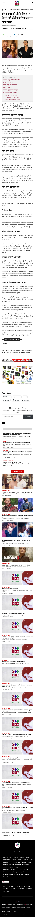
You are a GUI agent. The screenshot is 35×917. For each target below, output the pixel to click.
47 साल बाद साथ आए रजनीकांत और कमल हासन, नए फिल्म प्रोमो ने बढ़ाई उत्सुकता (17, 492)
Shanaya (6, 31)
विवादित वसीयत (7, 87)
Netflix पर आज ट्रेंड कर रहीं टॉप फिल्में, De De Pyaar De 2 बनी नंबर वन (17, 758)
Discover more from (12, 99)
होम (2, 9)
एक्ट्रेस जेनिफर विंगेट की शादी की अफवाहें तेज (10, 588)
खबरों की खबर (25, 350)
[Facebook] (7, 34)
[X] (10, 34)
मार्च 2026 (13, 889)
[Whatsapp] (22, 852)
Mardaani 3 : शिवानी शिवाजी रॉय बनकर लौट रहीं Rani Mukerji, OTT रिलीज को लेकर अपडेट (17, 685)
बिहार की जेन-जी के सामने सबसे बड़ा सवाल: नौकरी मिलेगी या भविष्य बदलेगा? (16, 442)
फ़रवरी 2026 (21, 889)
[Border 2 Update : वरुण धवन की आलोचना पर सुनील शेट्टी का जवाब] (17, 724)
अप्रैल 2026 (5, 889)
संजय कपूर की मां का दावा (10, 85)
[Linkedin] (14, 34)
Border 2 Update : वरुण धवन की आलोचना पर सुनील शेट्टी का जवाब (16, 734)
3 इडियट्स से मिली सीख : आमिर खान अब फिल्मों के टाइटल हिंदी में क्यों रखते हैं (16, 782)
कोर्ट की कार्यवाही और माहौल (10, 92)
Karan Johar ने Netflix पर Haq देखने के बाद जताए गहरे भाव (15, 832)
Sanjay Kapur (19, 422)
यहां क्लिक (4, 352)
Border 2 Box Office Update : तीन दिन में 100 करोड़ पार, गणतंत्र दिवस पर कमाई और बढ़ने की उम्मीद (17, 637)
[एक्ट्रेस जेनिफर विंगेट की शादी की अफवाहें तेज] (17, 578)
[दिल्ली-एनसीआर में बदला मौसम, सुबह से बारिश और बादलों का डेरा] (17, 602)
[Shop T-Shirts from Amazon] (17, 375)
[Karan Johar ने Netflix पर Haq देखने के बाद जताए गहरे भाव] (17, 821)
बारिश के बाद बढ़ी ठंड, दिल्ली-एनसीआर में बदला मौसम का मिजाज (13, 661)
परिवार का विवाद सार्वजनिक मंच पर (12, 95)
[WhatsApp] (3, 34)
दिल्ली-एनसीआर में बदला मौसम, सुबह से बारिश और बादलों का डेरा (13, 613)
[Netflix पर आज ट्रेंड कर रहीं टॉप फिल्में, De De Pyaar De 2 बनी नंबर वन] (17, 747)
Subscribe (28, 416)
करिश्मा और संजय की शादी (10, 90)
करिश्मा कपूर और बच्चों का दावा (11, 80)
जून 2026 (21, 886)
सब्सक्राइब (21, 352)
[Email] (18, 34)
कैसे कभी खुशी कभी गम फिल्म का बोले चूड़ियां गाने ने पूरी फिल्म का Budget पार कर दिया (17, 808)
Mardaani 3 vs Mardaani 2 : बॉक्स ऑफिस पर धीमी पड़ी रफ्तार (16, 565)
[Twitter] (15, 852)
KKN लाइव (4, 350)
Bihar (4, 441)
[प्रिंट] (22, 34)
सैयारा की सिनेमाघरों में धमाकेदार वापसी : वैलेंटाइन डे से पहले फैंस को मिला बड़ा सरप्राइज (16, 541)
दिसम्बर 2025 (6, 891)
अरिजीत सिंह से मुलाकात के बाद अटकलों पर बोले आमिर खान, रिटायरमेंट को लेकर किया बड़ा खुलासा (17, 516)
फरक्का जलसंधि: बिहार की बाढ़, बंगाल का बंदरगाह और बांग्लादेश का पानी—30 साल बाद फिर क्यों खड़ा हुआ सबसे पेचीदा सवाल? (17, 434)
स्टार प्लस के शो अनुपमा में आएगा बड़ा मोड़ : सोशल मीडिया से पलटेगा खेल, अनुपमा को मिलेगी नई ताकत (17, 710)
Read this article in (13, 97)
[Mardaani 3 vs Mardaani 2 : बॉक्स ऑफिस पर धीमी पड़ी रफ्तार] (17, 554)
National (4, 660)
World (5, 432)
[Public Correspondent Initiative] (17, 360)
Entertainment (8, 9)
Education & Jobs (8, 460)
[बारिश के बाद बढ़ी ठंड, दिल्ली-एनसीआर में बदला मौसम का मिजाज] (17, 651)
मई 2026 (28, 886)
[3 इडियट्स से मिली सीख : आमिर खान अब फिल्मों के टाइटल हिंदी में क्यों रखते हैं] (17, 772)
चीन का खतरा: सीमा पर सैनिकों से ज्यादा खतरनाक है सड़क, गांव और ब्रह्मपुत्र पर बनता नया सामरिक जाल (17, 452)
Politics (5, 450)
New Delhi (12, 25)
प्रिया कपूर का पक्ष (8, 82)
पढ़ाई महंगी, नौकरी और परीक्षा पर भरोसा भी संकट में (12, 462)
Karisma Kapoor (10, 422)
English (5, 343)
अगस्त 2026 (5, 886)
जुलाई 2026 (13, 886)
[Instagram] (20, 852)
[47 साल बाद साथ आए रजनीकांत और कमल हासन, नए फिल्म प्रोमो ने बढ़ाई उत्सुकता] (17, 481)
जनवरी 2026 (29, 889)
